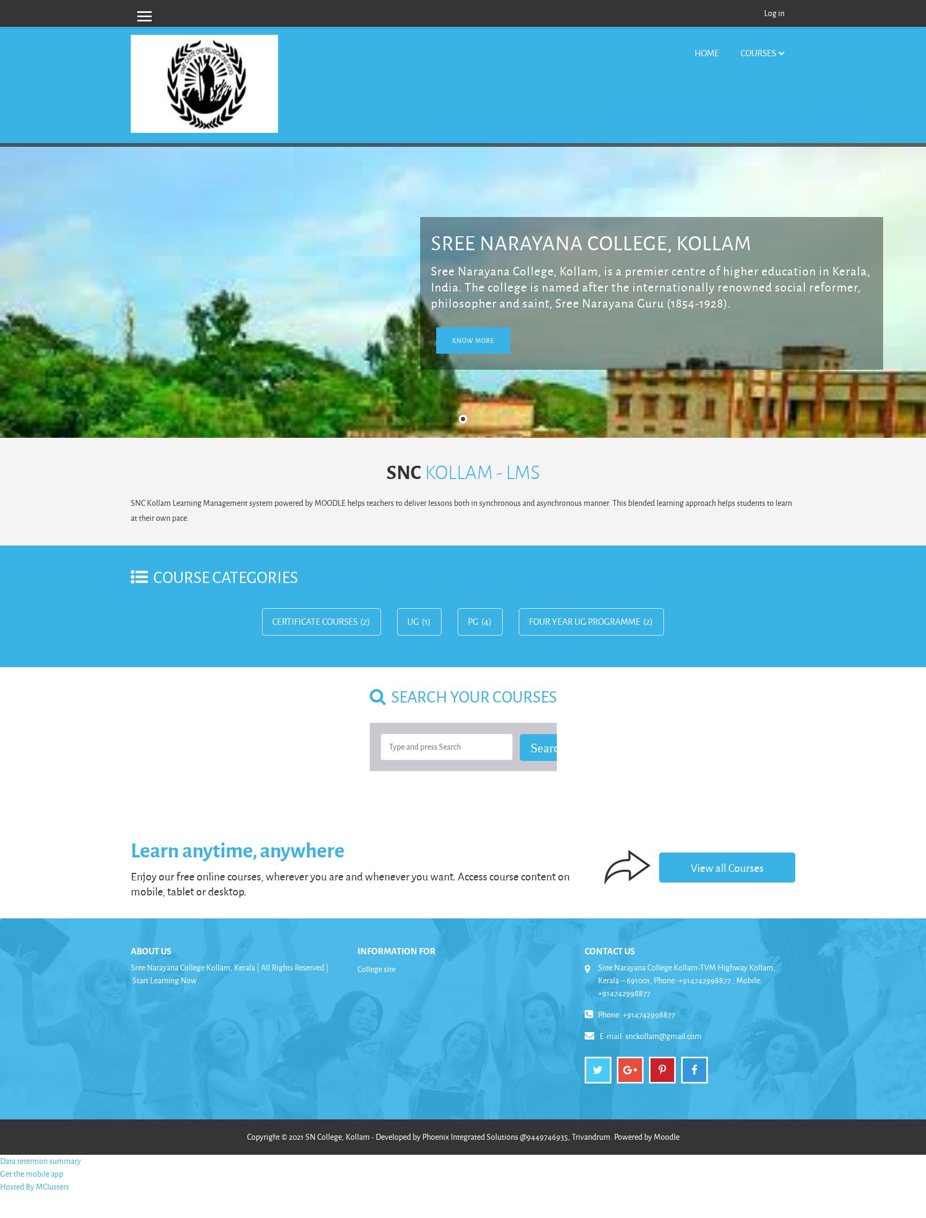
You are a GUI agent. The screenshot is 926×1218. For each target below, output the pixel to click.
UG (413, 621)
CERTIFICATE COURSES (314, 621)
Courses (758, 53)
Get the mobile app (31, 1173)
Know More (473, 340)
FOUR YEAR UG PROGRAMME (584, 621)
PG (473, 621)
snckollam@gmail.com (663, 1036)
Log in (774, 13)
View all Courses (727, 867)
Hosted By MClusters (34, 1186)
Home (706, 53)
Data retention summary (40, 1161)
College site (376, 969)
